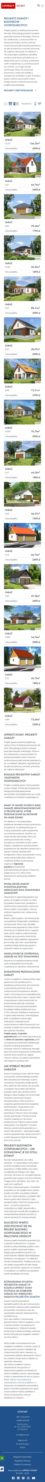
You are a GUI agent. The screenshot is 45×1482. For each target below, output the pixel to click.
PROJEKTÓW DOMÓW (27, 1296)
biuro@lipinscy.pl (22, 1435)
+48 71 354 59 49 (22, 1417)
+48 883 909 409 (22, 1420)
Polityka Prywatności (22, 1464)
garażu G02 (15, 873)
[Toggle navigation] (38, 5)
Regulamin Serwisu (22, 1461)
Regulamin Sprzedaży (22, 1457)
